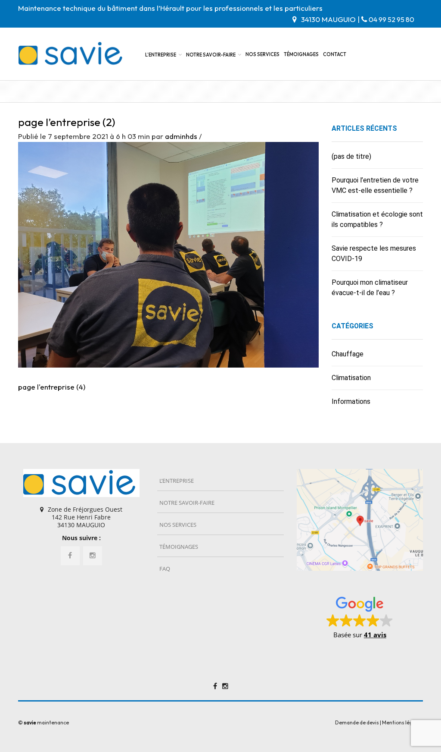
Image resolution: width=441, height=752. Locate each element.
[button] (360, 617)
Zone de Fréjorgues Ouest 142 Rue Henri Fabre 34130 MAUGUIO (85, 517)
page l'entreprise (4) (51, 386)
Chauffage (347, 354)
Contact (334, 54)
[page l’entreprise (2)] (168, 253)
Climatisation (351, 378)
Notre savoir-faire (211, 55)
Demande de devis (357, 722)
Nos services (262, 54)
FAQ (164, 569)
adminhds (181, 136)
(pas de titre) (351, 156)
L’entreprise (160, 55)
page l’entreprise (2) (66, 122)
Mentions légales (402, 722)
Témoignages (301, 54)
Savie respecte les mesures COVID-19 (374, 253)
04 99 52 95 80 (391, 19)
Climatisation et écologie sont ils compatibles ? (377, 219)
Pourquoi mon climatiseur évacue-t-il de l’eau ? (370, 287)
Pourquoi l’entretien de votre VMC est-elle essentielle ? (375, 185)
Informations (351, 401)
